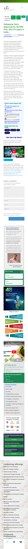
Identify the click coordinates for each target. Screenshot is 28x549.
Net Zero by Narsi (8, 497)
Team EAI (7, 33)
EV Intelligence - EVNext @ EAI (12, 397)
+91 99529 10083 (9, 275)
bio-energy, (11, 114)
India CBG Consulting (8, 511)
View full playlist (8, 158)
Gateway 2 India (11, 118)
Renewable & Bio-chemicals (10, 486)
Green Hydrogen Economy (11, 400)
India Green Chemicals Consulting (11, 521)
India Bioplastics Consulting (10, 518)
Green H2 (18, 16)
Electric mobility (9, 387)
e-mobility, (17, 114)
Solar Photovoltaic (8, 35)
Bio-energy (13, 16)
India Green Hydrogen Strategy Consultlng (14, 475)
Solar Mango (17, 166)
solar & (6, 116)
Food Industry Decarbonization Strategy (13, 523)
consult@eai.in (9, 282)
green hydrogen (12, 116)
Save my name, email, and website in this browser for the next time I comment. (12, 213)
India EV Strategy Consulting (10, 470)
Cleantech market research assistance (14, 395)
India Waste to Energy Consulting (11, 516)
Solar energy (8, 385)
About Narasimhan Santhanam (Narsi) (12, 227)
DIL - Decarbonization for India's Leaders (14, 365)
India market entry (9, 379)
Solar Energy (21, 33)
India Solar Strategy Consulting (11, 468)
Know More (14, 438)
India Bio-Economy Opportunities (13, 411)
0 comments (16, 35)
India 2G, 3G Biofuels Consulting (11, 513)
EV (6, 376)
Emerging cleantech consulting (12, 392)
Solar (23, 15)
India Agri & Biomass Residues (12, 441)
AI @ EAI (5, 495)
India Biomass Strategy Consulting (12, 473)
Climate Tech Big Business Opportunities (13, 530)
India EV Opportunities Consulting (12, 504)
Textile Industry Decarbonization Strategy (14, 492)
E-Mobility (7, 128)
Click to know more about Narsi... (15, 264)
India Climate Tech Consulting (11, 465)
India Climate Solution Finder (12, 406)
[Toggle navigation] (5, 1)
